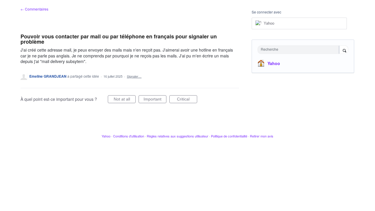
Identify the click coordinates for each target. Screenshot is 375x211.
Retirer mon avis (261, 136)
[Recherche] (343, 50)
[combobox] (299, 49)
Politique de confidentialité (229, 136)
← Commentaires (34, 8)
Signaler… (134, 76)
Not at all (125, 100)
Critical (187, 100)
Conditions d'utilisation (128, 136)
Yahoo (273, 63)
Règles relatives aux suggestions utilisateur (177, 136)
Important (155, 100)
